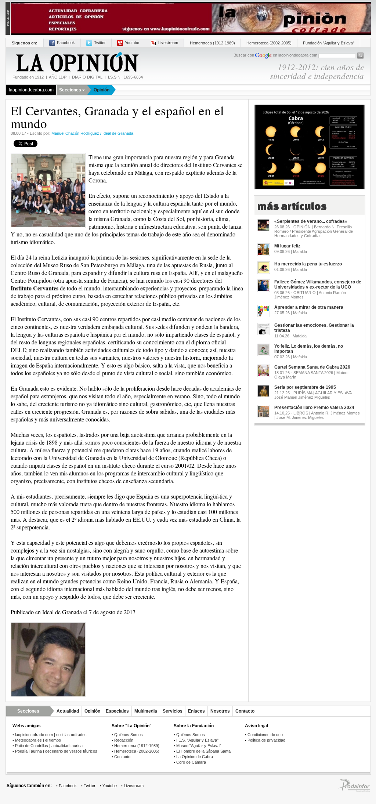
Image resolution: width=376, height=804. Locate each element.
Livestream (168, 42)
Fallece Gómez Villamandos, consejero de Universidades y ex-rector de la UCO (317, 284)
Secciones (70, 90)
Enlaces (196, 711)
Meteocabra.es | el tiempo (38, 740)
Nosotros (220, 711)
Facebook (66, 42)
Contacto (244, 711)
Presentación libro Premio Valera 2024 (314, 407)
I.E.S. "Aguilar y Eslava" (197, 740)
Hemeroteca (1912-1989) (212, 43)
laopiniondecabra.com (31, 90)
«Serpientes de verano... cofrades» (310, 221)
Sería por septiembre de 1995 (305, 387)
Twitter (100, 42)
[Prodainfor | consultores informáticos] (354, 790)
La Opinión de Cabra (194, 756)
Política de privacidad (266, 740)
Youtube (132, 42)
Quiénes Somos (128, 734)
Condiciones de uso (265, 734)
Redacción (123, 740)
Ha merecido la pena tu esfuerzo (308, 264)
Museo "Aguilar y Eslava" (198, 745)
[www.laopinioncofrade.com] (191, 18)
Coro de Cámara (191, 762)
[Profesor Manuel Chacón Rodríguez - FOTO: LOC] (48, 659)
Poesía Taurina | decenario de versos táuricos (56, 751)
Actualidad (68, 711)
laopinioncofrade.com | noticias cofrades (51, 734)
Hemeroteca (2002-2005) (269, 43)
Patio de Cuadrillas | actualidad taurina (49, 745)
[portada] (76, 62)
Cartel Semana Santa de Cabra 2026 (312, 367)
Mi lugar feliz (287, 246)
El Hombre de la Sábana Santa (203, 751)
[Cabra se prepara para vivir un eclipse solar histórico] (309, 144)
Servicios (172, 711)
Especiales (117, 711)
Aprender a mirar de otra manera (308, 307)
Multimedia (145, 711)
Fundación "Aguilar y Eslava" (328, 43)
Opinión (101, 90)
